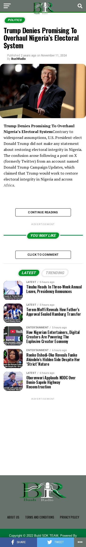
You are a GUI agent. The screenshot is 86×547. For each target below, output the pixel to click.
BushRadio (18, 59)
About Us (13, 517)
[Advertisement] (43, 431)
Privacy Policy (69, 517)
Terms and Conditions (39, 517)
